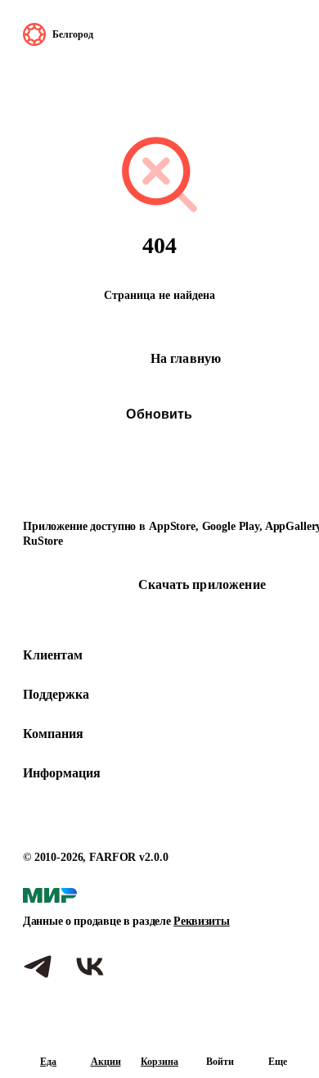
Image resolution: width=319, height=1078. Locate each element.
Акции (106, 1061)
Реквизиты (201, 921)
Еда (48, 1061)
